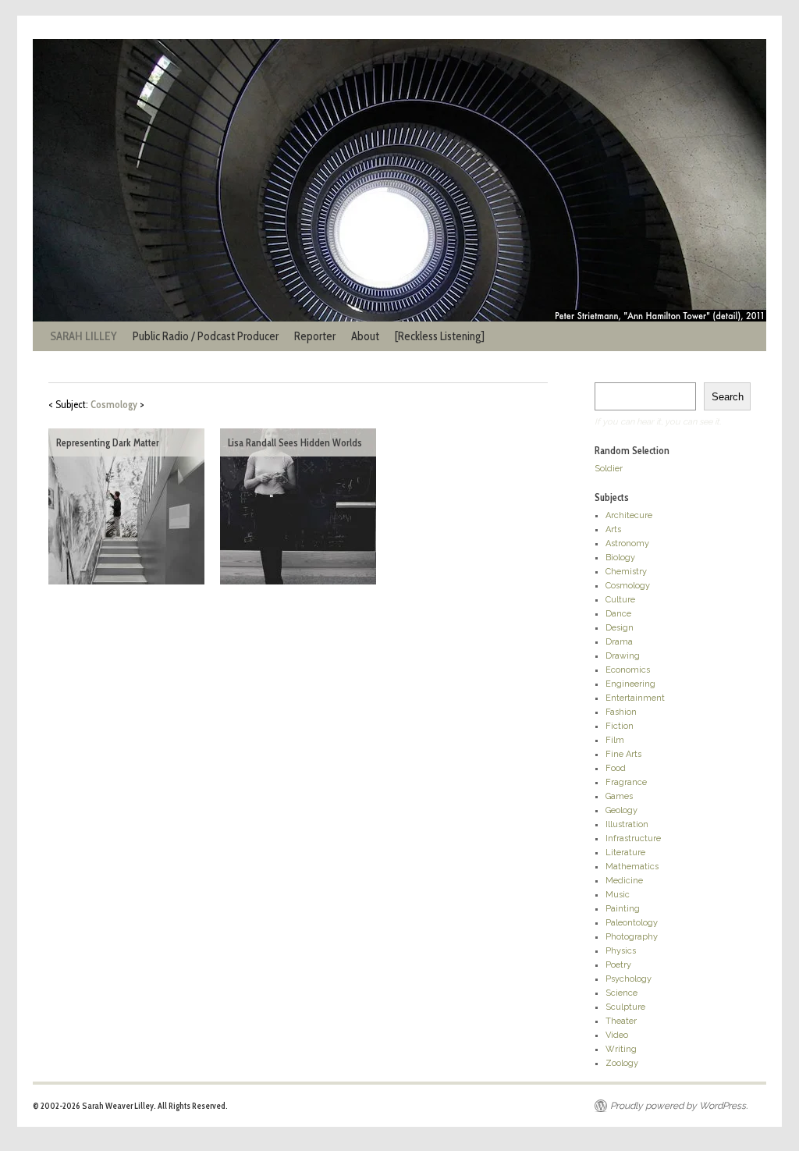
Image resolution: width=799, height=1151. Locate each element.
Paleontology (631, 923)
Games (619, 796)
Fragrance (626, 782)
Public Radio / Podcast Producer (206, 336)
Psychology (628, 979)
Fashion (621, 712)
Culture (620, 600)
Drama (619, 642)
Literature (625, 852)
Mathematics (632, 866)
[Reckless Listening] (440, 336)
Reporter (315, 336)
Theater (621, 1021)
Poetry (618, 965)
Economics (627, 670)
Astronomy (627, 543)
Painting (622, 909)
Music (617, 895)
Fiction (619, 726)
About (365, 336)
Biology (620, 557)
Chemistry (626, 572)
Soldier (609, 469)
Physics (620, 951)
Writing (621, 1049)
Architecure (628, 515)
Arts (613, 529)
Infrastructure (633, 838)
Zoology (621, 1063)
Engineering (630, 684)
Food (615, 768)
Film (614, 740)
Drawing (622, 656)
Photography (631, 937)
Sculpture (625, 1007)
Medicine (624, 881)
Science (621, 993)
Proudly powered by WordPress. (679, 1105)
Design (619, 628)
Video (616, 1035)
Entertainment (635, 698)
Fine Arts (623, 754)
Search (728, 397)
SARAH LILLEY (83, 336)
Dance (618, 614)
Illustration (626, 824)
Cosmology (627, 586)
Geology (621, 810)
